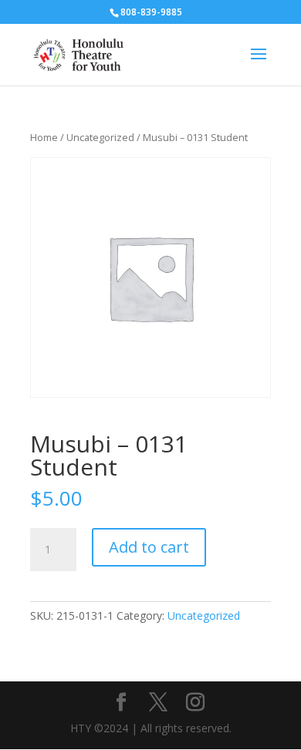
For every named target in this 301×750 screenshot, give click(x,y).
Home (44, 137)
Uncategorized (100, 137)
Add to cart (149, 546)
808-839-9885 (151, 11)
